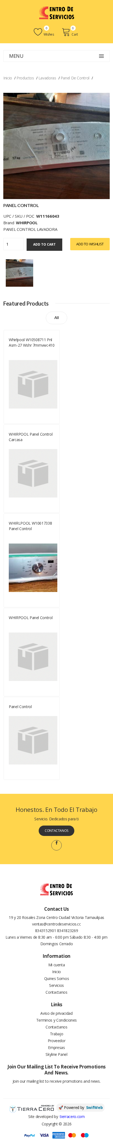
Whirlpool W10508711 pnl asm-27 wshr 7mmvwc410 (32, 342)
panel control (20, 706)
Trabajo (56, 1033)
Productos (25, 78)
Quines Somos (56, 978)
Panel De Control (75, 78)
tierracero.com (72, 1116)
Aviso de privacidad (56, 1013)
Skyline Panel (56, 1054)
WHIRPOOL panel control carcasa (30, 437)
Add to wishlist (90, 244)
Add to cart (44, 244)
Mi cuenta (56, 964)
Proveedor (57, 1040)
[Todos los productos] (19, 272)
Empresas (56, 1047)
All (56, 317)
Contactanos (56, 830)
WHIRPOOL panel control (30, 617)
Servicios (56, 985)
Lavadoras (47, 78)
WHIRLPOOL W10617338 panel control (30, 526)
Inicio (7, 78)
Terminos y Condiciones (56, 1020)
